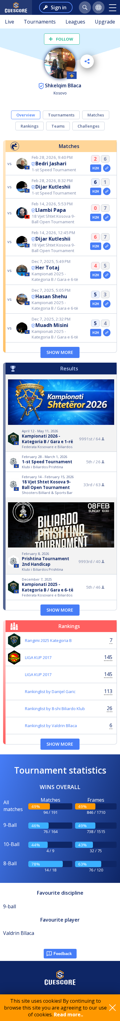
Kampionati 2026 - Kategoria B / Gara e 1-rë (47, 438)
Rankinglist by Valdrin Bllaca (51, 725)
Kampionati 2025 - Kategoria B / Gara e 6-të (47, 587)
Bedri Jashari (50, 163)
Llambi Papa (50, 210)
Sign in (58, 7)
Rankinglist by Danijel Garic (50, 691)
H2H (95, 168)
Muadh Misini (51, 325)
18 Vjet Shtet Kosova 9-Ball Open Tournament (46, 484)
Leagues (75, 21)
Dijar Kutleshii (52, 186)
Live (9, 21)
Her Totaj (47, 267)
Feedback (63, 953)
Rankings (29, 126)
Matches (95, 115)
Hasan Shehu (51, 296)
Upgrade (105, 21)
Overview (25, 115)
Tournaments (40, 21)
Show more (59, 352)
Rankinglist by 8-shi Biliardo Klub (55, 708)
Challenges (88, 126)
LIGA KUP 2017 (38, 657)
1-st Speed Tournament (47, 462)
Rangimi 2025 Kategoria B (48, 640)
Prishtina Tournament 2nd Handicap (45, 561)
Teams (58, 126)
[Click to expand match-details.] (106, 168)
